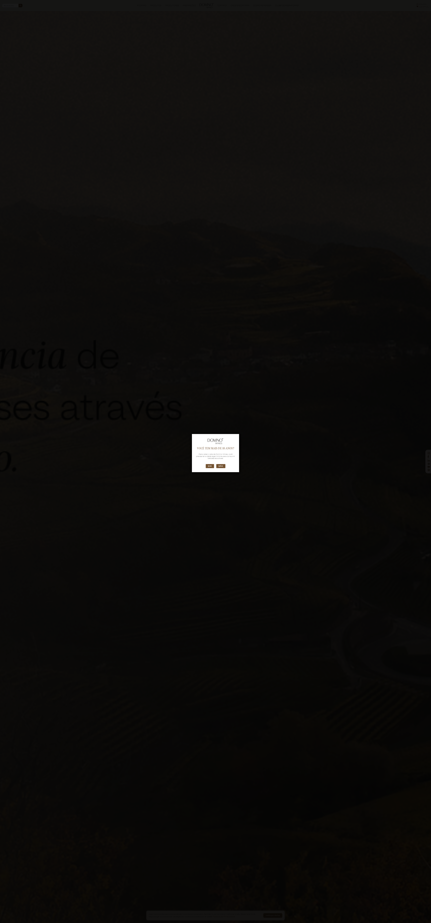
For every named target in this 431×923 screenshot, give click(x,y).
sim (210, 466)
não (221, 466)
